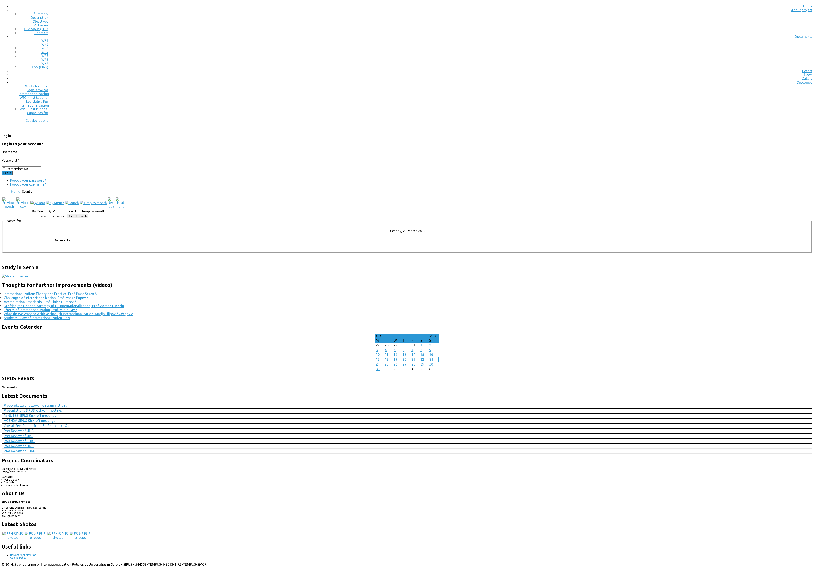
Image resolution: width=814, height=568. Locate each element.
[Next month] (121, 206)
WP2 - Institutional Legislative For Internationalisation (34, 101)
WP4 (44, 52)
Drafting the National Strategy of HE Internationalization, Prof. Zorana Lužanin (64, 306)
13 (404, 354)
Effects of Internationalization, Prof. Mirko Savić (40, 310)
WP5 (44, 56)
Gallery (807, 78)
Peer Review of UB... (18, 436)
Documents (803, 37)
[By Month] (55, 203)
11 (387, 354)
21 (413, 359)
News (808, 75)
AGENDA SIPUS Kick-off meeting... (29, 421)
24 (378, 364)
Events (807, 71)
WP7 (44, 63)
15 (422, 354)
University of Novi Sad (23, 555)
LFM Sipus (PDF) (36, 29)
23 (431, 359)
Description (39, 17)
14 (413, 354)
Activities (41, 25)
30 (431, 364)
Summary (41, 14)
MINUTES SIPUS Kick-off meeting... (30, 415)
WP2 (44, 44)
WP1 (44, 40)
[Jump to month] (93, 203)
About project (801, 10)
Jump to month (77, 216)
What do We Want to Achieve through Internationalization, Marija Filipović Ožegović (68, 314)
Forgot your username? (28, 184)
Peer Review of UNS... (19, 431)
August (402, 336)
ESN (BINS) (40, 67)
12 (395, 354)
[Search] (72, 203)
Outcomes (804, 82)
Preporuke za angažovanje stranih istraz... (35, 405)
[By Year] (37, 203)
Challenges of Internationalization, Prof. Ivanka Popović (46, 298)
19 (395, 359)
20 (404, 359)
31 (378, 369)
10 (378, 354)
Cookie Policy (18, 557)
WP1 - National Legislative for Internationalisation (34, 90)
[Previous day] (22, 206)
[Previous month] (8, 206)
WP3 (44, 48)
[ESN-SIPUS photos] (13, 537)
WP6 (44, 59)
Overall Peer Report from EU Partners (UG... (36, 426)
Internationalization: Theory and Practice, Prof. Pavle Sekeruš (50, 294)
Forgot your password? (28, 180)
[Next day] (111, 206)
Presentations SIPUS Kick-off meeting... (33, 410)
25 (387, 364)
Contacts (41, 33)
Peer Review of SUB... (19, 441)
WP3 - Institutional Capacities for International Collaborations (34, 114)
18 (387, 359)
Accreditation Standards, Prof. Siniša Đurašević (40, 302)
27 (404, 364)
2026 (413, 336)
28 (413, 364)
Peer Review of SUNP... (20, 451)
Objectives (40, 21)
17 (378, 359)
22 (422, 359)
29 (422, 364)
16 (431, 354)
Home (807, 6)
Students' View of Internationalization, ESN (37, 318)
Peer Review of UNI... (19, 446)
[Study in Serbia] (15, 276)
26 (395, 364)
